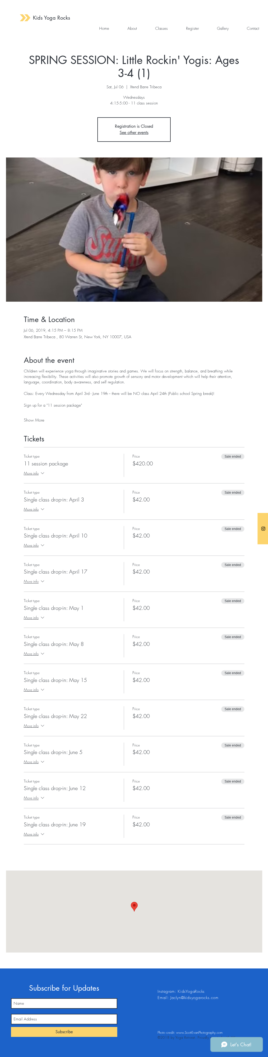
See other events (134, 132)
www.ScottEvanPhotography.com (199, 1032)
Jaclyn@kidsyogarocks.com (194, 997)
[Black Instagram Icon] (263, 528)
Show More (34, 420)
